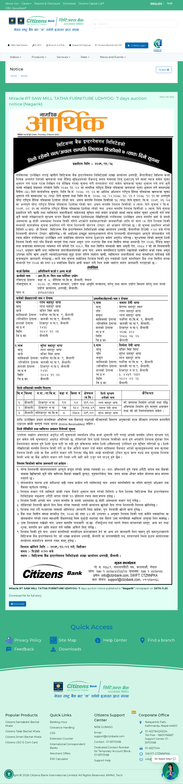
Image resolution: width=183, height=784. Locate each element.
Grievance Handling (62, 727)
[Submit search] (95, 24)
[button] (9, 774)
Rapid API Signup (81, 45)
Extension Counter (61, 738)
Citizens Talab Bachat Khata (22, 731)
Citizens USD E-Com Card (21, 742)
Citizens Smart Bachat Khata (23, 736)
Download (69, 3)
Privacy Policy (27, 640)
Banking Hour (58, 722)
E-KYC (38, 45)
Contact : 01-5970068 (107, 741)
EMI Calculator (59, 759)
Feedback (24, 649)
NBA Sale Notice (18, 45)
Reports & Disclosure (47, 3)
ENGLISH (156, 3)
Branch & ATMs (56, 45)
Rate (84, 57)
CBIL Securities (14, 8)
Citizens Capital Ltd (90, 3)
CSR (52, 733)
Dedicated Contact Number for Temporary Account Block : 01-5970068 (113, 751)
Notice (23, 75)
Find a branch (161, 640)
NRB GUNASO (103, 727)
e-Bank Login (137, 45)
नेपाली (169, 3)
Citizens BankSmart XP (109, 45)
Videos (14, 57)
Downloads (70, 649)
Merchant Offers (60, 753)
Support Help (102, 760)
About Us (11, 3)
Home (13, 75)
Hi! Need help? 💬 (165, 758)
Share (163, 69)
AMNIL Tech (114, 775)
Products (38, 57)
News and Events (112, 57)
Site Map (67, 640)
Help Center (115, 640)
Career (25, 3)
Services (63, 57)
